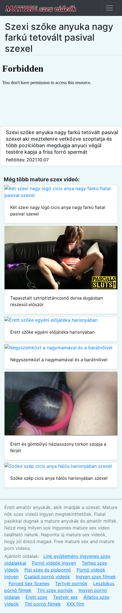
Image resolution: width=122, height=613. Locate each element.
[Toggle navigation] (109, 8)
